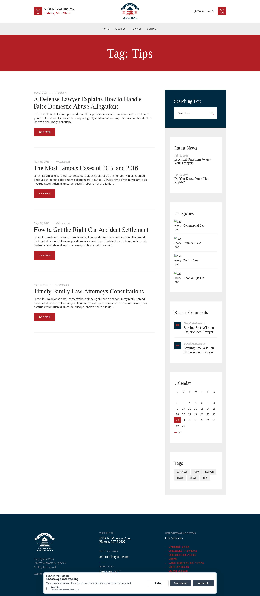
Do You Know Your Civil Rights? (191, 180)
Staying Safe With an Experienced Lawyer (199, 330)
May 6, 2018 (41, 284)
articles (182, 471)
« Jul (179, 432)
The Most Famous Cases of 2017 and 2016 (86, 167)
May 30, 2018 (42, 161)
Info (196, 471)
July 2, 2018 (41, 92)
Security (172, 558)
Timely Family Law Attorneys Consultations (89, 291)
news (180, 477)
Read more (44, 132)
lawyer (209, 471)
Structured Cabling (178, 546)
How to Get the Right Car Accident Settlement (91, 229)
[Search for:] (195, 113)
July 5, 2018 (181, 155)
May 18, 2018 (42, 223)
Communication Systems (182, 554)
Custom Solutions (178, 570)
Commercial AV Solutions (182, 550)
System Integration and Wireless (186, 562)
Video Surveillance (178, 566)
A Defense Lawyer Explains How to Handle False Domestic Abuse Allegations (88, 102)
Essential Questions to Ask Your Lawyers (192, 161)
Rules (193, 477)
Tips (205, 477)
